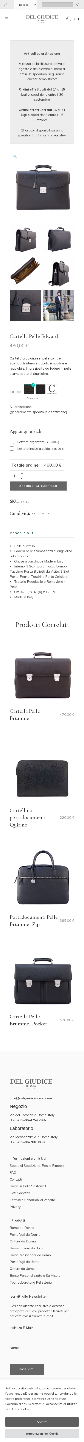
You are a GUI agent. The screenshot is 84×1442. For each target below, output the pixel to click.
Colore (17, 392)
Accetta (42, 1422)
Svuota (32, 398)
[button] (15, 156)
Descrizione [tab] (22, 533)
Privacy (15, 1207)
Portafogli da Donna (25, 1235)
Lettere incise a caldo (40, 448)
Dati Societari (20, 1193)
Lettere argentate (38, 442)
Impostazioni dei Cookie (42, 1434)
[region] (42, 1410)
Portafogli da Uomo (24, 1262)
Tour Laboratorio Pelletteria (31, 1282)
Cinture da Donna (23, 1241)
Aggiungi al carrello (38, 485)
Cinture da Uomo (22, 1269)
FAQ (13, 1172)
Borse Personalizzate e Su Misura (35, 1275)
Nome (14, 1348)
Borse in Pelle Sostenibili (28, 1186)
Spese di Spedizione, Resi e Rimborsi (37, 1166)
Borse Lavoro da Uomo (27, 1248)
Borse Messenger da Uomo (30, 1255)
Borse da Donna (22, 1228)
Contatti (16, 1179)
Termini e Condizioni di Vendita (32, 1200)
